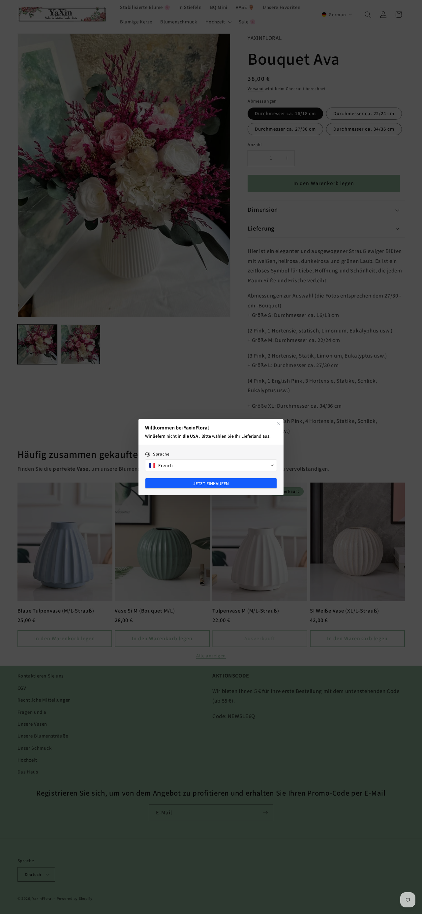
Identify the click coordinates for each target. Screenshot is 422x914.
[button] (211, 465)
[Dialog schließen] (278, 423)
